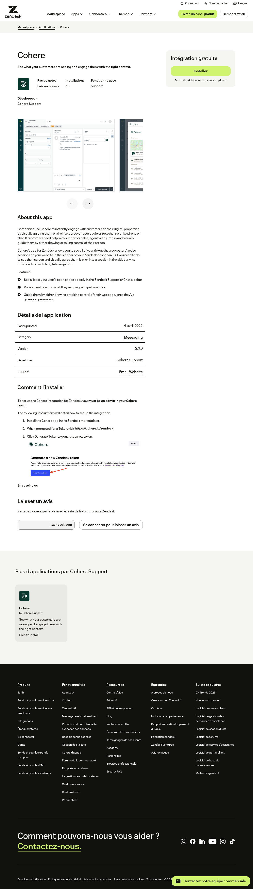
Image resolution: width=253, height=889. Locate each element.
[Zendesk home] (15, 12)
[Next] (87, 203)
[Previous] (72, 203)
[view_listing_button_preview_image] (66, 155)
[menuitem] (240, 3)
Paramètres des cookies (129, 879)
